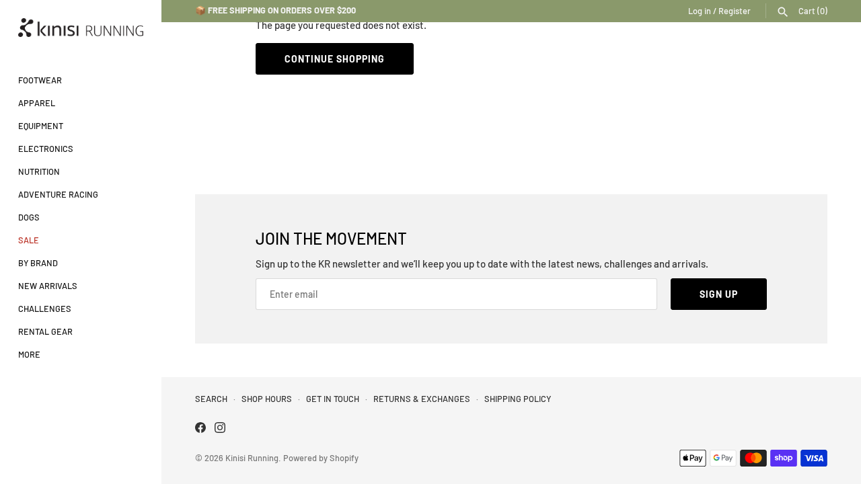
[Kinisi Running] (80, 27)
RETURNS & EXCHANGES (421, 398)
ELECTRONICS (45, 148)
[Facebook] (200, 429)
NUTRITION (39, 171)
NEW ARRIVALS (47, 285)
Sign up (719, 294)
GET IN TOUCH (332, 398)
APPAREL (36, 102)
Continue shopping (335, 59)
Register (734, 10)
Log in (699, 10)
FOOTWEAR (40, 80)
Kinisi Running (251, 457)
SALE (28, 240)
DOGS (29, 217)
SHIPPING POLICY (517, 398)
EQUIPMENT (40, 125)
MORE (29, 354)
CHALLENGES (44, 308)
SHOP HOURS (266, 398)
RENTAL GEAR (45, 331)
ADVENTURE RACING (58, 194)
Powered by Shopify (321, 457)
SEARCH (211, 398)
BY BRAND (38, 262)
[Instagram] (220, 429)
